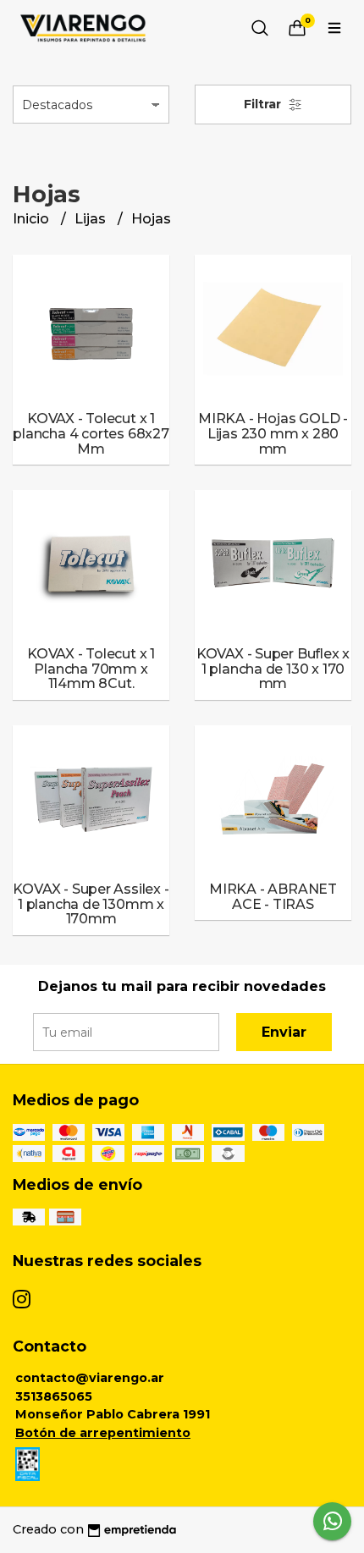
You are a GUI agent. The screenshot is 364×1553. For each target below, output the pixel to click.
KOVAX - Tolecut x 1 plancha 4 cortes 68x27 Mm (90, 433)
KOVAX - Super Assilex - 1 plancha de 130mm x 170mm (90, 904)
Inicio (32, 219)
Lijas (91, 219)
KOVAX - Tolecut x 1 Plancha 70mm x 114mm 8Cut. (91, 668)
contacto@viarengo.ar (89, 1377)
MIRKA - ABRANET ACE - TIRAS (273, 896)
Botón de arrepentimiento (102, 1432)
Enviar (284, 1032)
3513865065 (53, 1396)
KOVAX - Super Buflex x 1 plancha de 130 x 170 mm (273, 668)
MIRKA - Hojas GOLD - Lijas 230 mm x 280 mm (273, 433)
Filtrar (264, 104)
